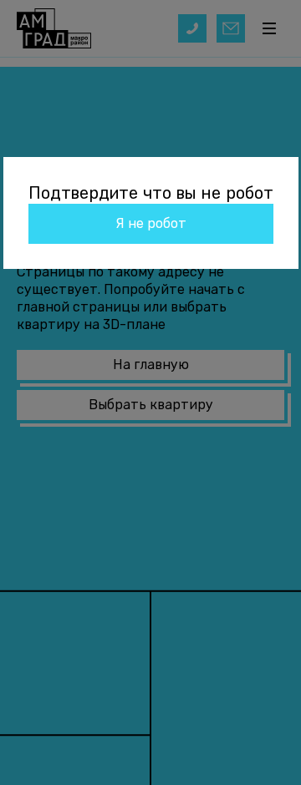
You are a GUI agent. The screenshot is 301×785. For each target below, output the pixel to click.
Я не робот (150, 223)
